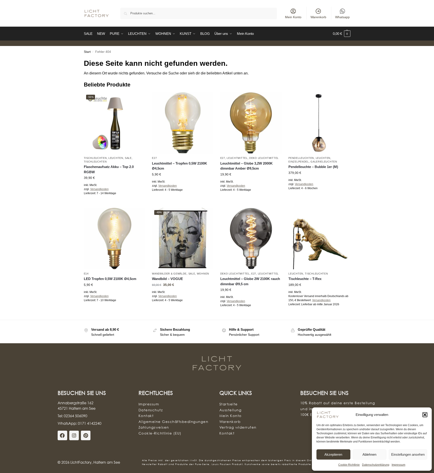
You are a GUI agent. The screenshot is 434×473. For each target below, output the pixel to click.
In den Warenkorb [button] (182, 200)
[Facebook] (62, 435)
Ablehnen (369, 454)
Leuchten (115, 158)
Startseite (228, 404)
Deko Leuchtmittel (264, 158)
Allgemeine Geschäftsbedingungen (173, 422)
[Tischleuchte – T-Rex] (319, 238)
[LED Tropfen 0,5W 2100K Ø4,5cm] (114, 238)
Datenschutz (151, 410)
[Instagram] (74, 435)
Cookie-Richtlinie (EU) (160, 433)
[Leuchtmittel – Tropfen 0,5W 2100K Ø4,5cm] (182, 123)
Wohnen (203, 273)
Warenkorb (318, 17)
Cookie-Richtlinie (349, 464)
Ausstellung (230, 410)
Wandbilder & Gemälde (169, 273)
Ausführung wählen (114, 203)
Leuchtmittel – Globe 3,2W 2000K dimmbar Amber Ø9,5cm (246, 165)
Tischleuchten (95, 158)
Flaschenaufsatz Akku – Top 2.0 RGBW (109, 169)
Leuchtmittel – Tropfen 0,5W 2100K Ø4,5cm (179, 165)
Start (87, 51)
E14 (86, 273)
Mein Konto (293, 17)
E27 (154, 158)
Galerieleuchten (324, 161)
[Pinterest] (85, 435)
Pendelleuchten (301, 158)
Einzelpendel (298, 161)
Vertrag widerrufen (238, 427)
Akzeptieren (333, 454)
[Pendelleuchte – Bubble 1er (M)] (319, 123)
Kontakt (146, 416)
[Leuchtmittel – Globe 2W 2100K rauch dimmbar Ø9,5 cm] (251, 238)
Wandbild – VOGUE (167, 279)
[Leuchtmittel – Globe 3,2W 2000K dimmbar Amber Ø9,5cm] (251, 123)
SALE (128, 158)
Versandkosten (99, 189)
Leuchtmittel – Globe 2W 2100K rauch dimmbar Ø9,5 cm (250, 281)
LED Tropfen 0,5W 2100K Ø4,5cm (110, 279)
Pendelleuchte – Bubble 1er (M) (313, 167)
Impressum (398, 464)
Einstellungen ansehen (408, 454)
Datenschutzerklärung (375, 464)
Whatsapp (342, 17)
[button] (425, 414)
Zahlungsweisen (154, 427)
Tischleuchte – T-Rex (304, 279)
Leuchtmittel (237, 158)
